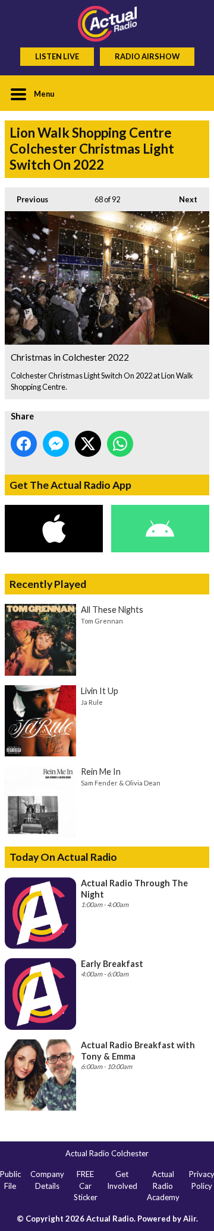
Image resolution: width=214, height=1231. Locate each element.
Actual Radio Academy (163, 1185)
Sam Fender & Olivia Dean (120, 783)
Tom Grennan (102, 621)
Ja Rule (92, 702)
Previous (26, 199)
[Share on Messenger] (56, 444)
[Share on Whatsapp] (120, 444)
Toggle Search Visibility (191, 93)
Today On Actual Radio (63, 857)
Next (182, 199)
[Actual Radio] (107, 24)
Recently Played (48, 584)
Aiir (189, 1218)
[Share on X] (88, 444)
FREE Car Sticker (85, 1185)
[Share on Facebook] (24, 444)
